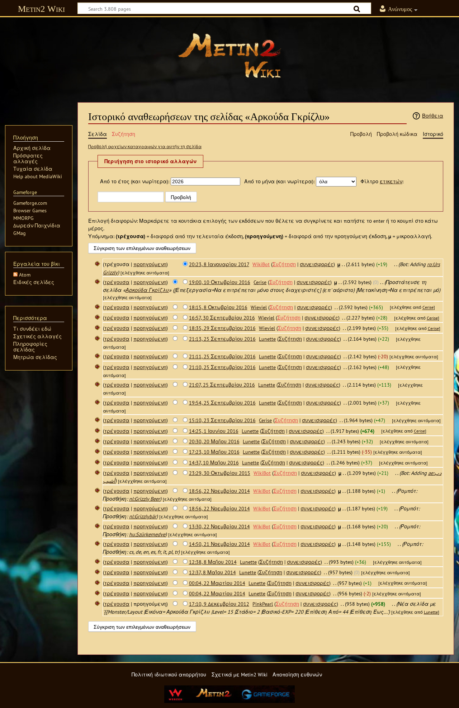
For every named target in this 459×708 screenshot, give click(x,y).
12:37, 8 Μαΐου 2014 (212, 572)
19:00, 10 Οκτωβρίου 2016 (219, 282)
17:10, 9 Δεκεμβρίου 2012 (219, 603)
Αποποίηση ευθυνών (297, 674)
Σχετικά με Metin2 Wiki (240, 674)
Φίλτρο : (381, 181)
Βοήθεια (432, 115)
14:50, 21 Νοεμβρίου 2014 (219, 544)
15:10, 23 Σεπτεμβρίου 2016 (222, 420)
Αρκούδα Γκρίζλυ (147, 290)
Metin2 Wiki (41, 9)
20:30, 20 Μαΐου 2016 (214, 441)
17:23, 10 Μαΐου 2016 (214, 451)
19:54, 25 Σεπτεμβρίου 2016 (222, 402)
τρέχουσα (116, 282)
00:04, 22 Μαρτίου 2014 (217, 583)
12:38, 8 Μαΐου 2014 (213, 561)
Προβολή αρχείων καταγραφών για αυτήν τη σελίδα (145, 146)
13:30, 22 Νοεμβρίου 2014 (219, 526)
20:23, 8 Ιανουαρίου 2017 (219, 264)
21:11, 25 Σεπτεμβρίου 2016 (222, 356)
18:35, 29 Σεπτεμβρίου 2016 (222, 328)
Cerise (428, 307)
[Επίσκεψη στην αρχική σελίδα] (229, 55)
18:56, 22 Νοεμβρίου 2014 (219, 490)
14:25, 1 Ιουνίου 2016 (213, 431)
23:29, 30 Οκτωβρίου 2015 (219, 472)
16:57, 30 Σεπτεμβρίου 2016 (222, 317)
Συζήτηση (284, 264)
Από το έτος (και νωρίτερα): (134, 181)
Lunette (431, 612)
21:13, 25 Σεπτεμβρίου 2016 (222, 338)
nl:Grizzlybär (142, 516)
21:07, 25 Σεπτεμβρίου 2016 (222, 384)
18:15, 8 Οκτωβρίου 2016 (218, 307)
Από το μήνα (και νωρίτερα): (279, 181)
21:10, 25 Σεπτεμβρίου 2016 (222, 367)
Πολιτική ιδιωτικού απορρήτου (169, 674)
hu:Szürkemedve (147, 534)
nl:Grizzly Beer (144, 498)
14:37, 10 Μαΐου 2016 (214, 462)
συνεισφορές (316, 264)
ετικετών (391, 181)
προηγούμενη (149, 264)
